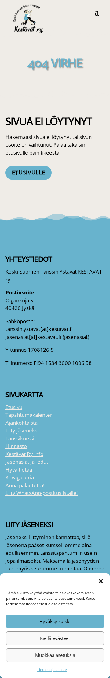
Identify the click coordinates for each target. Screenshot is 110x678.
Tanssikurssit (21, 438)
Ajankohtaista (22, 422)
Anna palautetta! (25, 485)
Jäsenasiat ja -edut (27, 461)
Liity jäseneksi (22, 430)
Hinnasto (16, 446)
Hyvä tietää (19, 469)
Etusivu (14, 407)
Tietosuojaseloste (52, 669)
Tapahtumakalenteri (29, 414)
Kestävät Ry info (24, 454)
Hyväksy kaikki (55, 621)
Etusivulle (28, 172)
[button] (101, 581)
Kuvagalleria (20, 477)
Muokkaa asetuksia (55, 655)
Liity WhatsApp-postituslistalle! (42, 492)
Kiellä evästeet (55, 638)
